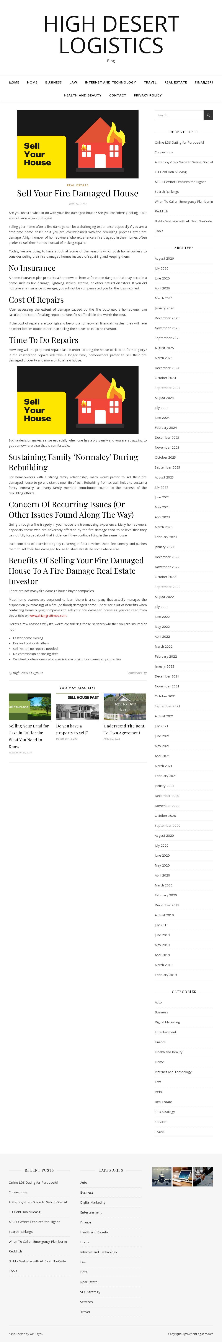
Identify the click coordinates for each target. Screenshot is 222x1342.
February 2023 (166, 537)
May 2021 (162, 746)
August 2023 (164, 477)
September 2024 (167, 387)
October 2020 (165, 815)
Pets (158, 1092)
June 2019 (162, 935)
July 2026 (161, 268)
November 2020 (167, 805)
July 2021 (161, 726)
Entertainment (165, 1032)
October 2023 (165, 457)
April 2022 (162, 636)
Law (73, 82)
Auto (158, 1002)
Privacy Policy (148, 95)
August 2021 (164, 716)
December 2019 (167, 905)
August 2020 (164, 835)
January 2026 (164, 308)
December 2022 (167, 557)
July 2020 (161, 845)
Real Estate (176, 82)
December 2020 (167, 795)
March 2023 (164, 527)
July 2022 (161, 606)
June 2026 (162, 278)
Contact (117, 95)
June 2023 (162, 497)
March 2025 (164, 358)
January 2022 (164, 666)
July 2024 (161, 407)
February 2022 (166, 656)
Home (14, 82)
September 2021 (167, 706)
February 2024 (166, 427)
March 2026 (164, 298)
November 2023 (167, 447)
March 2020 (164, 885)
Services (161, 1121)
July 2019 (161, 925)
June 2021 (162, 736)
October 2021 (165, 696)
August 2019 (164, 915)
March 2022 (164, 646)
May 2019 (162, 945)
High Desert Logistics (111, 34)
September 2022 (167, 586)
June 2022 (162, 616)
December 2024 (167, 368)
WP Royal (36, 1334)
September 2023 (167, 467)
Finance (202, 82)
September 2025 (167, 338)
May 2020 (162, 865)
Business (53, 82)
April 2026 (162, 288)
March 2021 (164, 766)
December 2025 (167, 318)
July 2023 (161, 487)
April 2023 (162, 517)
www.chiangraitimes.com (47, 615)
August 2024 (164, 397)
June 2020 (162, 855)
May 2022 (162, 626)
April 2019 (162, 955)
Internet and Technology (110, 82)
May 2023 (162, 507)
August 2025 (164, 348)
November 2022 (167, 567)
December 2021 (167, 676)
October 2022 (165, 577)
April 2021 (162, 756)
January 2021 (164, 785)
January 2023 (164, 547)
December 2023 (167, 437)
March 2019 (164, 965)
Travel (150, 82)
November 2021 (167, 686)
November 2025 (167, 328)
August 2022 (164, 596)
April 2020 (162, 875)
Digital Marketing (167, 1022)
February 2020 (166, 895)
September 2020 (167, 825)
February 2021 (166, 776)
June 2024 (162, 417)
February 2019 (166, 975)
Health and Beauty (82, 95)
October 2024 (165, 378)
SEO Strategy (165, 1111)
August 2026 (164, 258)
